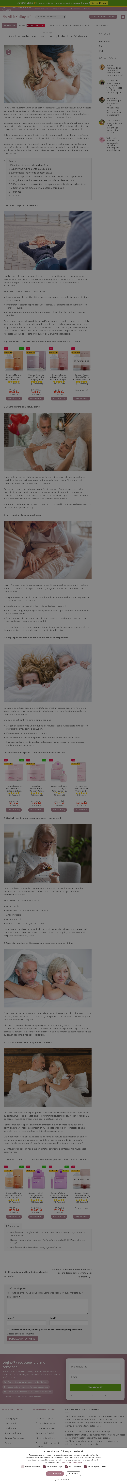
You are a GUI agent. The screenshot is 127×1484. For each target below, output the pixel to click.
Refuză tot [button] (73, 1474)
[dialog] (63, 1466)
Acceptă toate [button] (55, 1474)
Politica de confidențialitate (72, 1462)
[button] (63, 1479)
